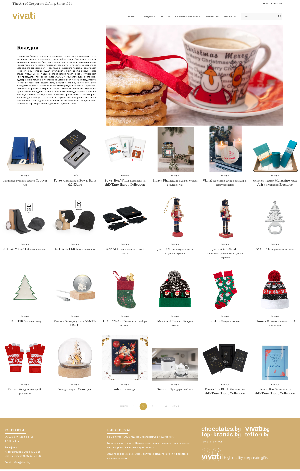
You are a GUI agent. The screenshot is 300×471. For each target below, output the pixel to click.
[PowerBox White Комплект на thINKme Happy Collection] (125, 149)
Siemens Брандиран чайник (175, 389)
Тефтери (125, 175)
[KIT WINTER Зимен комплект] (75, 217)
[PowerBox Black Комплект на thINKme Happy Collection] (225, 357)
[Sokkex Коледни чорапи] (225, 289)
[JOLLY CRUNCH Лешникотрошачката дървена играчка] (225, 217)
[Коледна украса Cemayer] (75, 358)
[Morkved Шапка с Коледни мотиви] (175, 289)
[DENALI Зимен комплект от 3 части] (125, 217)
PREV (124, 406)
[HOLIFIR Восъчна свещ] (25, 289)
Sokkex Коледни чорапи (225, 321)
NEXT (176, 406)
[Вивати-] (24, 16)
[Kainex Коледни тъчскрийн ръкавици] (25, 358)
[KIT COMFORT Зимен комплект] (25, 217)
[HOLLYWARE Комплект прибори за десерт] (125, 289)
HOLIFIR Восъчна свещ (25, 321)
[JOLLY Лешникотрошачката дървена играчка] (175, 217)
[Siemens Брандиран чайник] (175, 358)
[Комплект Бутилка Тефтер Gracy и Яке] (25, 149)
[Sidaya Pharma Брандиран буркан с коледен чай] (175, 149)
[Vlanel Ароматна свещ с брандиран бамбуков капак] (225, 149)
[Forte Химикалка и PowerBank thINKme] (75, 149)
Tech (75, 175)
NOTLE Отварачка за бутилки (275, 249)
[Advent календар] (125, 357)
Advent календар (125, 389)
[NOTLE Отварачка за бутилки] (275, 217)
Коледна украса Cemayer (75, 389)
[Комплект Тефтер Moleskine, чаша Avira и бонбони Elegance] (275, 149)
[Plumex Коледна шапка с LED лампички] (275, 289)
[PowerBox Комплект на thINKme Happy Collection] (275, 357)
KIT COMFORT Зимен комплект (25, 249)
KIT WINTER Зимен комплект (75, 249)
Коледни (25, 175)
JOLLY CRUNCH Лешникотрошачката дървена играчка (225, 253)
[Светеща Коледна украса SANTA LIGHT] (75, 289)
